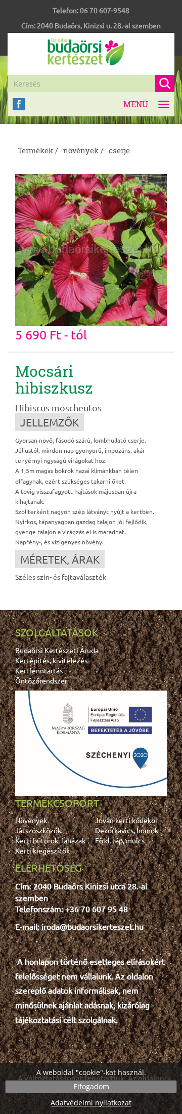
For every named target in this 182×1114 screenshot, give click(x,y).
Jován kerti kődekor (126, 820)
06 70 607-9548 (104, 10)
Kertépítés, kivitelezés (51, 660)
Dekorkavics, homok (126, 830)
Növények (31, 820)
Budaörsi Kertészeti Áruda (57, 650)
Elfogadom (91, 1086)
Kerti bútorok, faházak (50, 840)
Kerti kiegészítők (42, 850)
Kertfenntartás (39, 670)
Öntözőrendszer (41, 680)
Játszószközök (38, 830)
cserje (119, 150)
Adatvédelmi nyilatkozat (91, 1102)
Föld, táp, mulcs (120, 840)
